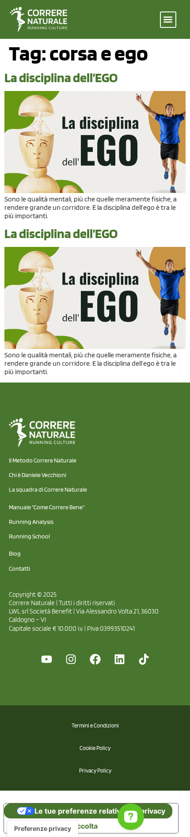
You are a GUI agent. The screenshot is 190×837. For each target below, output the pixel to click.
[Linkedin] (119, 659)
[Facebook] (95, 659)
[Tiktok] (144, 659)
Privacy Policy (95, 770)
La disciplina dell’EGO (61, 77)
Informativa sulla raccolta (54, 826)
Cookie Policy (95, 748)
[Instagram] (71, 659)
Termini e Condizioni (95, 725)
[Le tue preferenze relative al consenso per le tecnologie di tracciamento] (42, 828)
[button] (168, 19)
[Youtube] (46, 659)
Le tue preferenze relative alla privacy (99, 811)
